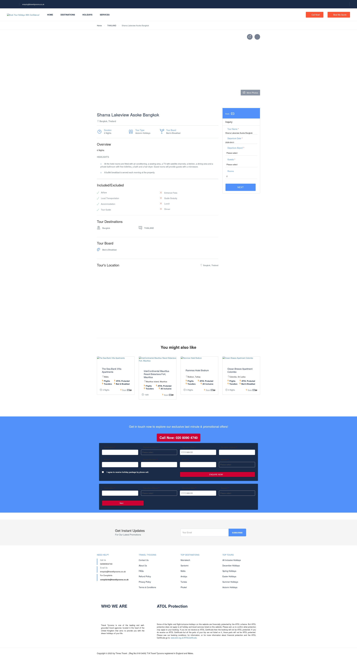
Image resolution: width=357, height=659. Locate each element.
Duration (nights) (229, 447)
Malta (183, 571)
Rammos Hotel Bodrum (197, 370)
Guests (231, 159)
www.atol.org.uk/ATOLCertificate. (184, 637)
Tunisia (184, 581)
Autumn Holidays (229, 587)
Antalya (184, 576)
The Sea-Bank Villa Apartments (111, 370)
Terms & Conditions (147, 587)
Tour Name (233, 129)
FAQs (141, 571)
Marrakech (185, 560)
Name (107, 459)
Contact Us (144, 560)
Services (104, 14)
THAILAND (111, 25)
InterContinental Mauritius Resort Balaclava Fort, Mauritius (156, 374)
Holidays (87, 14)
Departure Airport (235, 147)
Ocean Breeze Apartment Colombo (239, 370)
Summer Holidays (230, 581)
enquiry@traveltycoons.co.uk (33, 4)
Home (50, 14)
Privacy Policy (145, 581)
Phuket (184, 587)
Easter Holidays (229, 576)
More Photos (252, 92)
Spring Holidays (229, 571)
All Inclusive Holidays (231, 560)
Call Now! (316, 14)
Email (185, 459)
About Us (143, 565)
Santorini (184, 565)
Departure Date (235, 138)
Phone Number (150, 459)
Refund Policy (145, 576)
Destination (109, 447)
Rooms (230, 171)
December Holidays (231, 565)
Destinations (68, 14)
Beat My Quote (340, 14)
